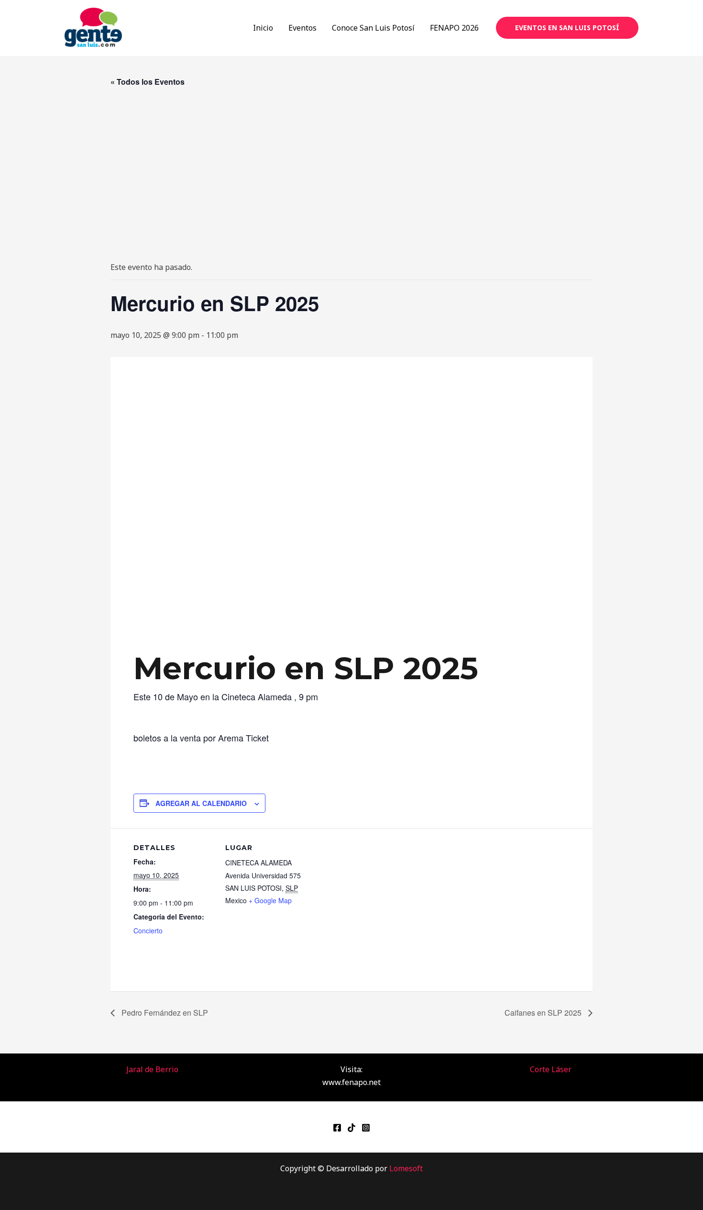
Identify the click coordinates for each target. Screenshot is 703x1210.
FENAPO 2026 (454, 27)
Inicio (263, 27)
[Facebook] (337, 1127)
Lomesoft (406, 1168)
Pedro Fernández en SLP (164, 1012)
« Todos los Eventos (147, 81)
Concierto (148, 930)
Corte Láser (550, 1069)
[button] (567, 28)
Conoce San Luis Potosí (373, 27)
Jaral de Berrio (152, 1069)
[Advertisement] (351, 175)
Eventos (302, 27)
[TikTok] (351, 1127)
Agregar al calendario (201, 803)
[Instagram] (366, 1127)
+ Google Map (270, 900)
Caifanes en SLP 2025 (544, 1012)
